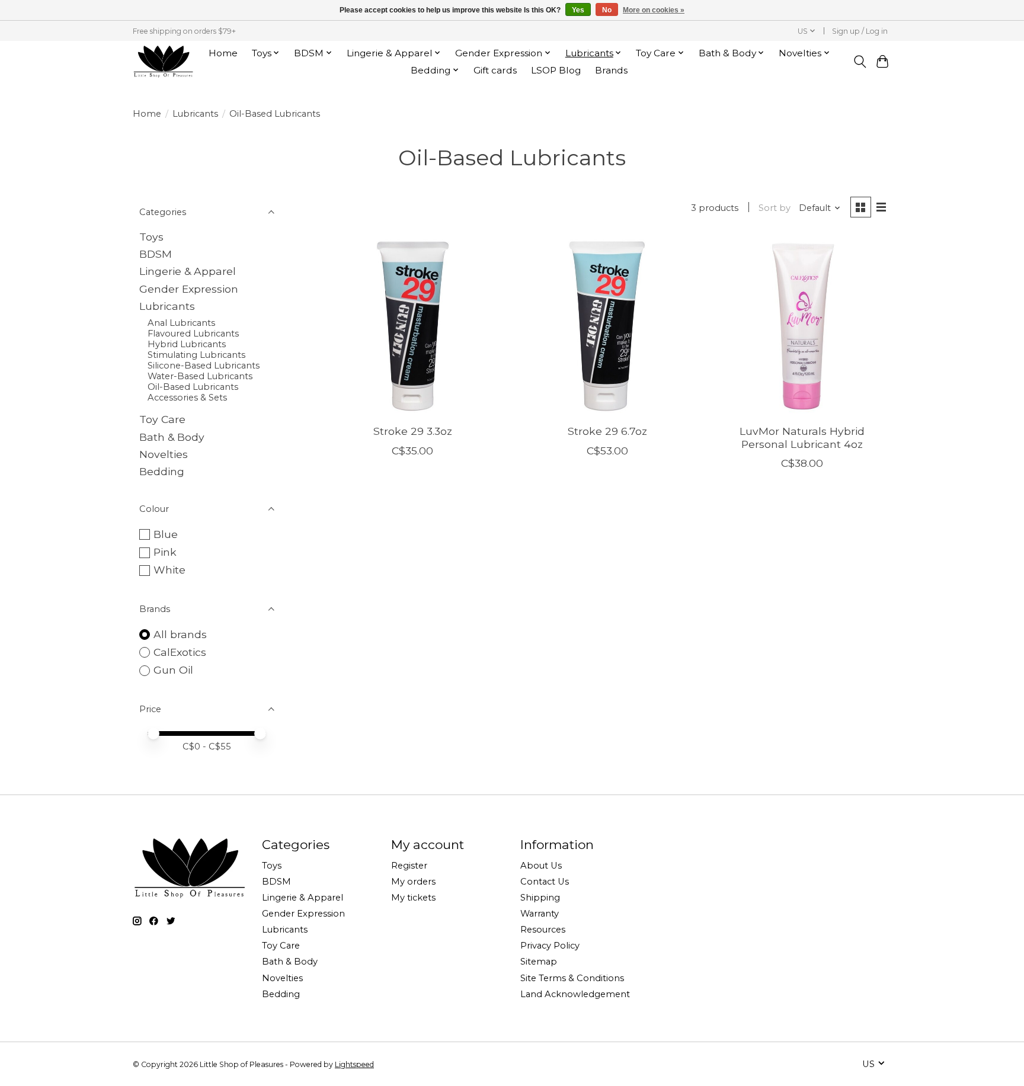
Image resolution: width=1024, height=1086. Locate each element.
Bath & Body (171, 437)
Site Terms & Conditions (572, 978)
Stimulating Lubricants (196, 355)
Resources (542, 929)
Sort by (775, 208)
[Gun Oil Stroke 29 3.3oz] (413, 326)
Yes (578, 10)
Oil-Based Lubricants (193, 387)
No (607, 10)
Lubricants (195, 113)
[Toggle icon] (859, 61)
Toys (151, 236)
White (169, 569)
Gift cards (495, 70)
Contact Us (544, 881)
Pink (165, 552)
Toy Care (162, 419)
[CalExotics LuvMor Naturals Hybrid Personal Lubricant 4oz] (802, 326)
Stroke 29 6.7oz (607, 431)
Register (409, 865)
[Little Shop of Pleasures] (163, 61)
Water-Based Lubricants (200, 376)
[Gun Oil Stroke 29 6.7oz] (607, 326)
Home (223, 53)
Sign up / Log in (860, 31)
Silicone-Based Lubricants (204, 365)
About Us (541, 865)
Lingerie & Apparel (187, 271)
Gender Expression (188, 289)
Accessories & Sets (187, 397)
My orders (413, 881)
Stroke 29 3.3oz (412, 431)
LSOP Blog (556, 70)
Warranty (539, 913)
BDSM (155, 254)
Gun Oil (173, 670)
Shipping (540, 897)
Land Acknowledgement (575, 994)
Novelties (163, 454)
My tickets (413, 897)
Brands (611, 70)
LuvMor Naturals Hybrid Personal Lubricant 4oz (802, 437)
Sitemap (538, 961)
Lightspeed (354, 1064)
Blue (165, 534)
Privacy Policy (550, 945)
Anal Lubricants (181, 323)
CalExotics (179, 652)
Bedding (161, 471)
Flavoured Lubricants (193, 333)
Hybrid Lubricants (187, 344)
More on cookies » (653, 10)
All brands (180, 634)
